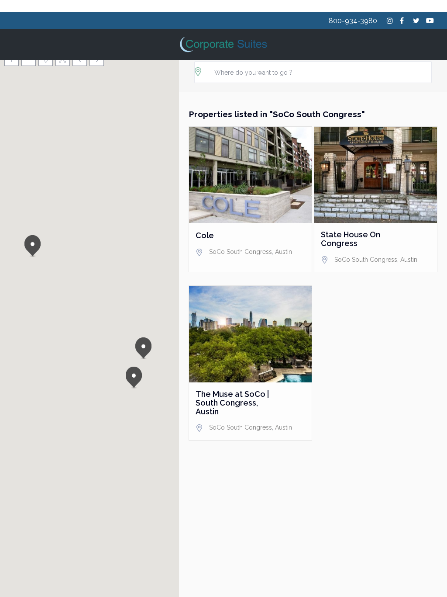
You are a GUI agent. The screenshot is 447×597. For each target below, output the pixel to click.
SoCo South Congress (240, 251)
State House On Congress (350, 239)
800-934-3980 (353, 21)
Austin (283, 251)
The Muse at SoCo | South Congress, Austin (232, 403)
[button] (34, 246)
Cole (205, 235)
